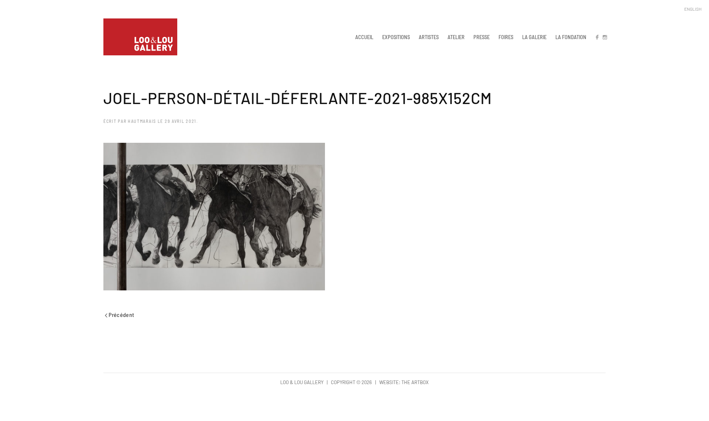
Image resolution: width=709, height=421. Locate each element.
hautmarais (142, 121)
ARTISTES (429, 37)
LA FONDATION (570, 37)
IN (604, 37)
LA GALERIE (534, 37)
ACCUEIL (364, 37)
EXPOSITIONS (396, 37)
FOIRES (506, 37)
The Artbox (415, 382)
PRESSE (481, 37)
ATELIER (456, 37)
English (693, 8)
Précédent (120, 314)
